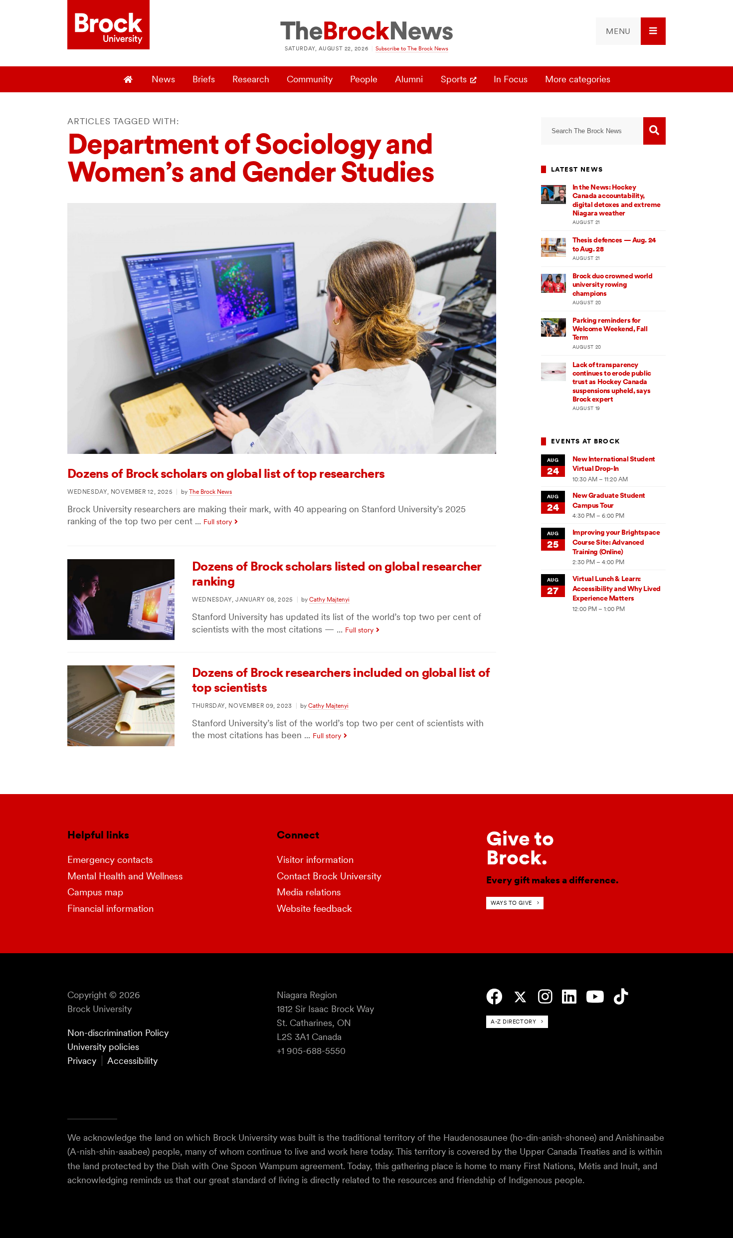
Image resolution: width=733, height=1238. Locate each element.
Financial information (110, 908)
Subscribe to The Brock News (411, 48)
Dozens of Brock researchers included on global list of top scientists (341, 680)
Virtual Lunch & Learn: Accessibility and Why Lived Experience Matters (616, 588)
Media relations (309, 892)
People (363, 79)
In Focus (511, 79)
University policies (103, 1046)
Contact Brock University (329, 876)
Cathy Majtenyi (329, 599)
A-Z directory (513, 1021)
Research (250, 79)
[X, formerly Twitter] (520, 997)
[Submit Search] (654, 131)
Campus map (95, 892)
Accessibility (132, 1060)
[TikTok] (621, 997)
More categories (577, 79)
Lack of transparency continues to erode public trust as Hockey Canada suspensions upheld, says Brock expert (611, 382)
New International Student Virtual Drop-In (613, 463)
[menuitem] (631, 31)
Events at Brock (585, 441)
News (163, 79)
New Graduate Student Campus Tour (608, 500)
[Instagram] (545, 997)
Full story (217, 522)
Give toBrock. (520, 847)
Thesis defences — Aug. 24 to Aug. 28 (614, 244)
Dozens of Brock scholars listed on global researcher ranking (337, 574)
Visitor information (315, 859)
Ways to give (511, 902)
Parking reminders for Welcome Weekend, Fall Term (610, 329)
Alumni (409, 79)
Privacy (81, 1060)
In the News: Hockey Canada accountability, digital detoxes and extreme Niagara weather (616, 200)
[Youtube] (595, 997)
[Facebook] (494, 997)
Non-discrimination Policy (118, 1033)
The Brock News (210, 491)
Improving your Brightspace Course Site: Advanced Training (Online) (616, 542)
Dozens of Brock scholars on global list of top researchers (225, 473)
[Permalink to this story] (281, 450)
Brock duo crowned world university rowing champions (612, 284)
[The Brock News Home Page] (366, 31)
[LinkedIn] (569, 997)
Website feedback (314, 908)
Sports (454, 79)
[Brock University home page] (108, 25)
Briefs (203, 79)
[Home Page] (129, 79)
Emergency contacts (110, 859)
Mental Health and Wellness (125, 876)
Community (310, 79)
